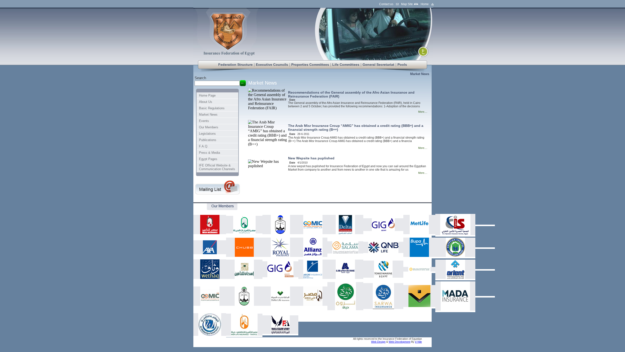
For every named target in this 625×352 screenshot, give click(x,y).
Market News (419, 74)
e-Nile (418, 341)
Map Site (407, 4)
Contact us (386, 4)
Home (425, 4)
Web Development (399, 341)
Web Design (378, 341)
